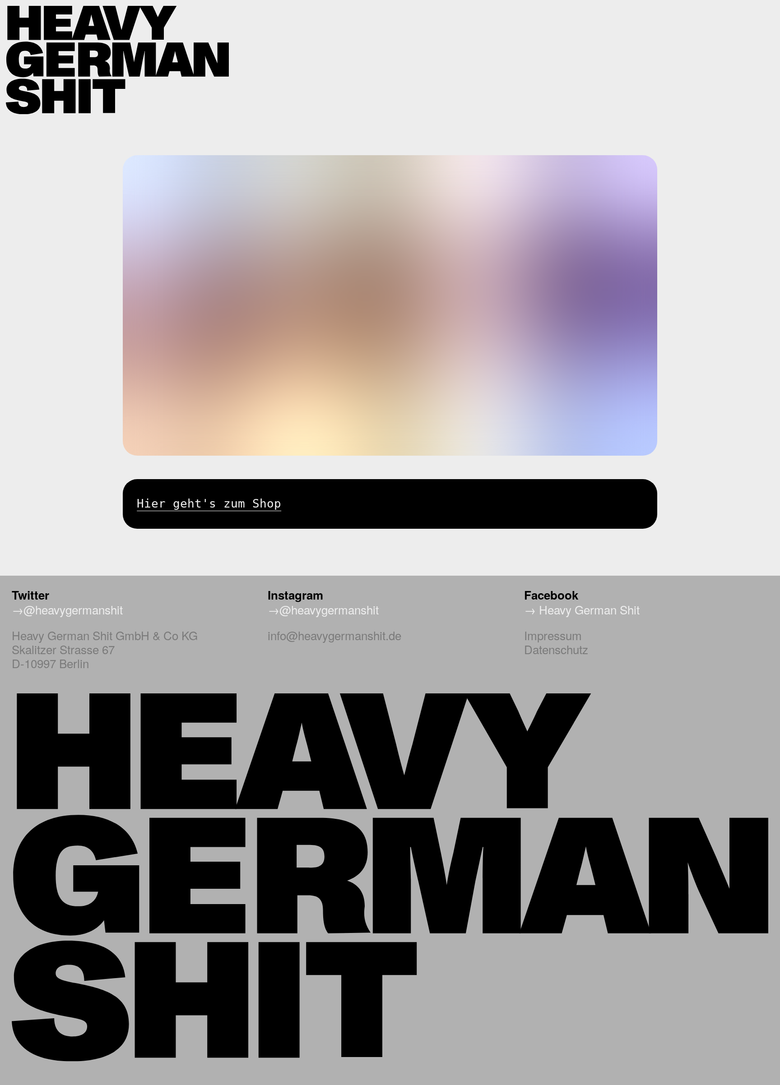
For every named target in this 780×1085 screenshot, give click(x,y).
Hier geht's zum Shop (209, 503)
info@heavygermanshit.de (334, 635)
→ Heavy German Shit (582, 609)
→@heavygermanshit (67, 609)
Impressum (553, 635)
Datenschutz (556, 649)
